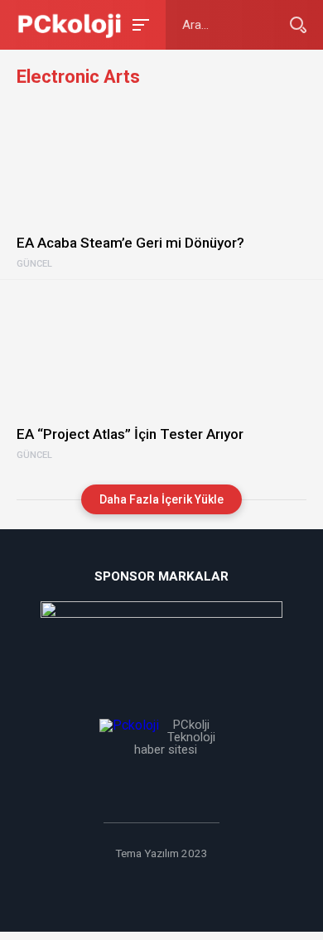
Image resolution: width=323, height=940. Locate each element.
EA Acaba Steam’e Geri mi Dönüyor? (130, 242)
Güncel (34, 264)
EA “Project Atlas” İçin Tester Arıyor (130, 434)
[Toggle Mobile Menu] (138, 23)
